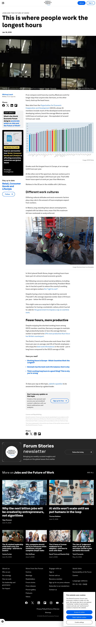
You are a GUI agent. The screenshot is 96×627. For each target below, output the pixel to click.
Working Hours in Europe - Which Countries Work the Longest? (48, 362)
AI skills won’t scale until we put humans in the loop (69, 510)
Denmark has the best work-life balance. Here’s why (48, 367)
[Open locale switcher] (2, 621)
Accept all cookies (79, 612)
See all (90, 472)
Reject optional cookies (79, 617)
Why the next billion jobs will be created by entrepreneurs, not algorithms (23, 511)
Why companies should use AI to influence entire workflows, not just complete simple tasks (36, 547)
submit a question (56, 384)
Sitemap (48, 612)
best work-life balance (45, 347)
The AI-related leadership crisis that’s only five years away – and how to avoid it (12, 547)
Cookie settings (79, 622)
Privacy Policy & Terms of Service (48, 609)
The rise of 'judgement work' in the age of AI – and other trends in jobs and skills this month (82, 547)
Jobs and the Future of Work (15, 13)
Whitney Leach (7, 94)
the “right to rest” (50, 289)
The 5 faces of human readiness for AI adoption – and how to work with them (58, 547)
